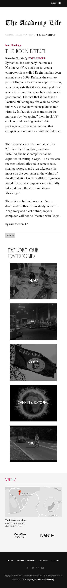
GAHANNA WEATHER (33, 537)
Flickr (38, 568)
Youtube (43, 568)
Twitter (33, 568)
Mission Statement (25, 560)
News (30, 35)
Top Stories (16, 45)
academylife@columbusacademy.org (38, 580)
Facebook (28, 568)
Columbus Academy (15, 35)
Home (10, 560)
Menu (54, 3)
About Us (43, 560)
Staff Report (36, 58)
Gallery (55, 560)
